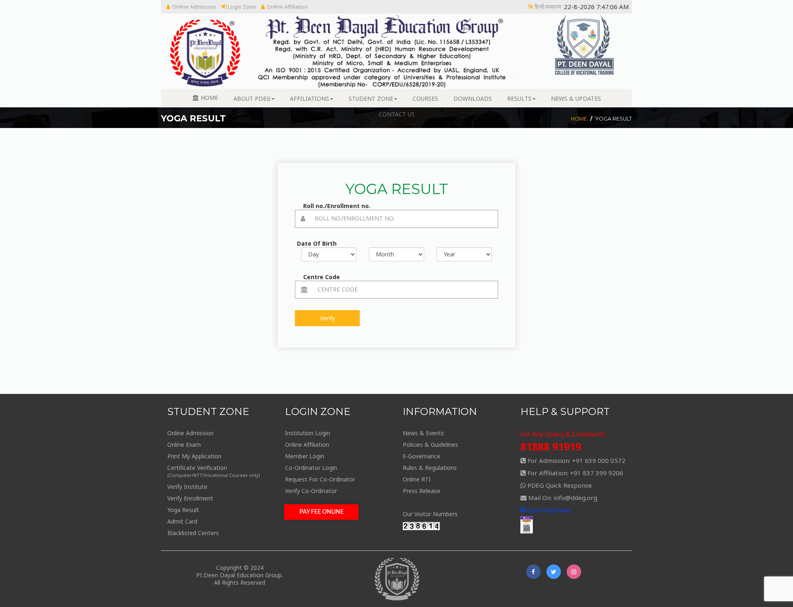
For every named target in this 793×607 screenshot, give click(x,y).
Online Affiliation (287, 6)
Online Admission (194, 6)
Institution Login (307, 433)
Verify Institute (187, 487)
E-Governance (421, 456)
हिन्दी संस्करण (547, 6)
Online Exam (184, 444)
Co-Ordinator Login (311, 468)
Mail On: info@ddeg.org (562, 497)
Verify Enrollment (190, 498)
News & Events (423, 433)
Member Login (304, 456)
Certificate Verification (213, 471)
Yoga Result (183, 510)
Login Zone (241, 6)
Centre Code (321, 277)
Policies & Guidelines (430, 444)
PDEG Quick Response (559, 485)
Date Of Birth (317, 243)
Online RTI (417, 479)
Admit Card (182, 521)
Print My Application (194, 456)
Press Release (421, 491)
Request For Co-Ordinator (320, 479)
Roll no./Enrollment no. (336, 206)
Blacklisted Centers (193, 533)
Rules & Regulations (430, 468)
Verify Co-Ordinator (311, 491)
